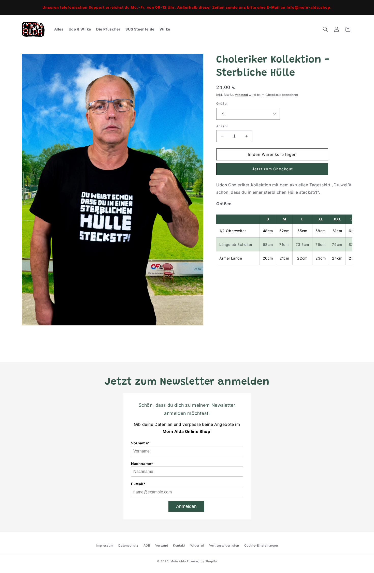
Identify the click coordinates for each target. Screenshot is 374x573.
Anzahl (221, 126)
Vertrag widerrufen (224, 545)
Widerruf (197, 545)
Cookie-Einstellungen (261, 545)
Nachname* (142, 463)
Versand (241, 95)
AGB (146, 545)
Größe (221, 103)
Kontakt (179, 545)
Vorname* (140, 443)
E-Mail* (138, 484)
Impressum (104, 545)
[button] (325, 29)
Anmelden (186, 506)
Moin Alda (178, 561)
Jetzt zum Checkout (272, 169)
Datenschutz (128, 545)
